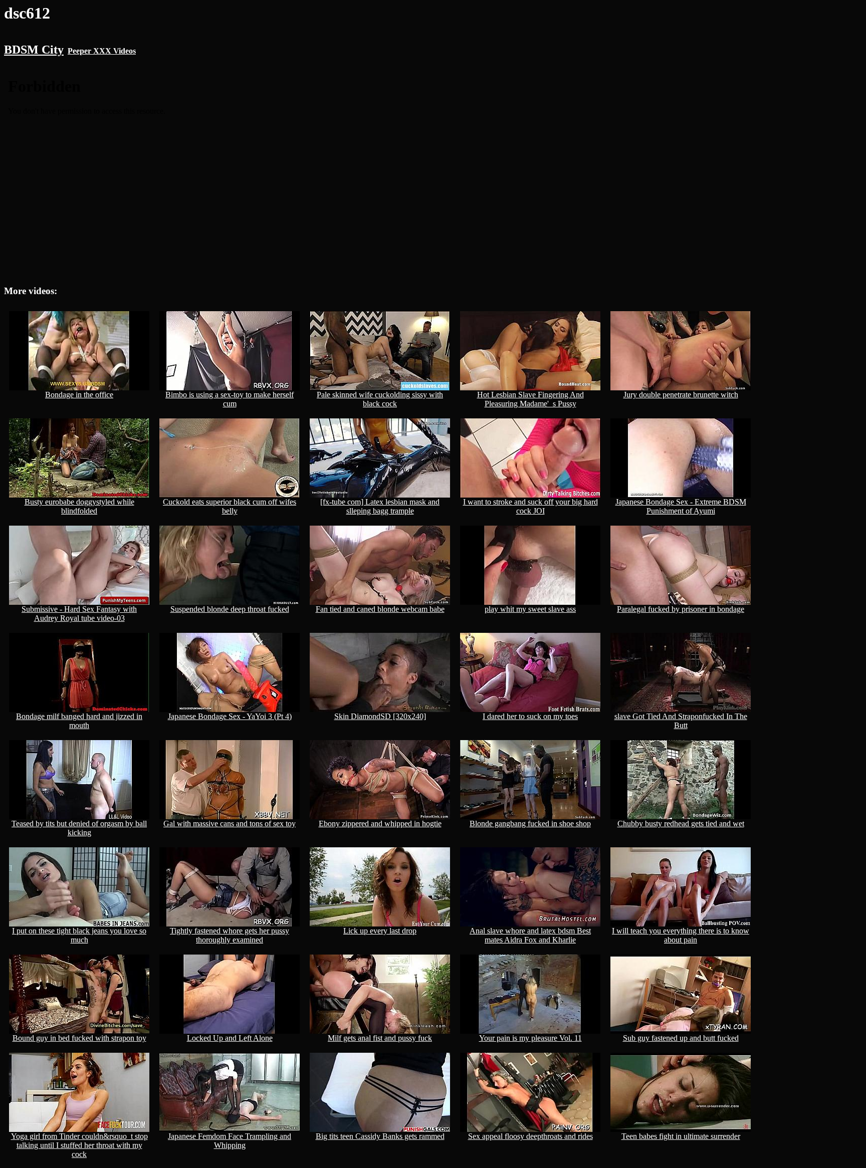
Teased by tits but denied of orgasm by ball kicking (79, 828)
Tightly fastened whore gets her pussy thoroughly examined (229, 935)
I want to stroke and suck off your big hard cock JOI (530, 506)
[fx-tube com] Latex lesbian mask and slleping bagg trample (380, 506)
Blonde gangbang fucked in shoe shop (530, 823)
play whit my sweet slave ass (530, 609)
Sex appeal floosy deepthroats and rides (530, 1136)
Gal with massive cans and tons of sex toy (229, 823)
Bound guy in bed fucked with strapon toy (79, 1038)
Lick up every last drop (379, 930)
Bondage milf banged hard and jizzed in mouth (79, 721)
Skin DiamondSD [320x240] (380, 716)
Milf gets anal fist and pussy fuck (380, 1038)
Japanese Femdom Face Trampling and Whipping (229, 1140)
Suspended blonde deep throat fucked (229, 609)
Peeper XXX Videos (102, 51)
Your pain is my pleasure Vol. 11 (530, 1038)
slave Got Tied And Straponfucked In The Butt (680, 721)
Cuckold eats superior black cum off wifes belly (229, 506)
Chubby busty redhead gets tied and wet (680, 823)
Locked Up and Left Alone (230, 1038)
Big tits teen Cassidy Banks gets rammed (380, 1136)
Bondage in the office (79, 394)
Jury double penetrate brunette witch (680, 394)
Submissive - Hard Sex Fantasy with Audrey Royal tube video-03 (79, 613)
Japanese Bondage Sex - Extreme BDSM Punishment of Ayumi (680, 506)
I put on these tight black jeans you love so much (79, 935)
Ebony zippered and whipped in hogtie (380, 823)
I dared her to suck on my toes (530, 716)
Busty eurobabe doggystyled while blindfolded (79, 506)
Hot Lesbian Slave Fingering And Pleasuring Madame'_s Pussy (530, 399)
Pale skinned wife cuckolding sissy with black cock (380, 399)
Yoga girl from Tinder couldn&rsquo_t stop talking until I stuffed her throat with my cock (79, 1145)
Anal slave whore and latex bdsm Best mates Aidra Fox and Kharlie (530, 935)
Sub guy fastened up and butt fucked (681, 1038)
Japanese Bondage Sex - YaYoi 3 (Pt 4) (230, 716)
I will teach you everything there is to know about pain (680, 935)
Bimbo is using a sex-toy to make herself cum (229, 399)
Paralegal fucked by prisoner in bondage (680, 609)
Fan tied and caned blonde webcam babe (380, 609)
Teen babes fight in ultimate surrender (680, 1136)
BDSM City (34, 49)
